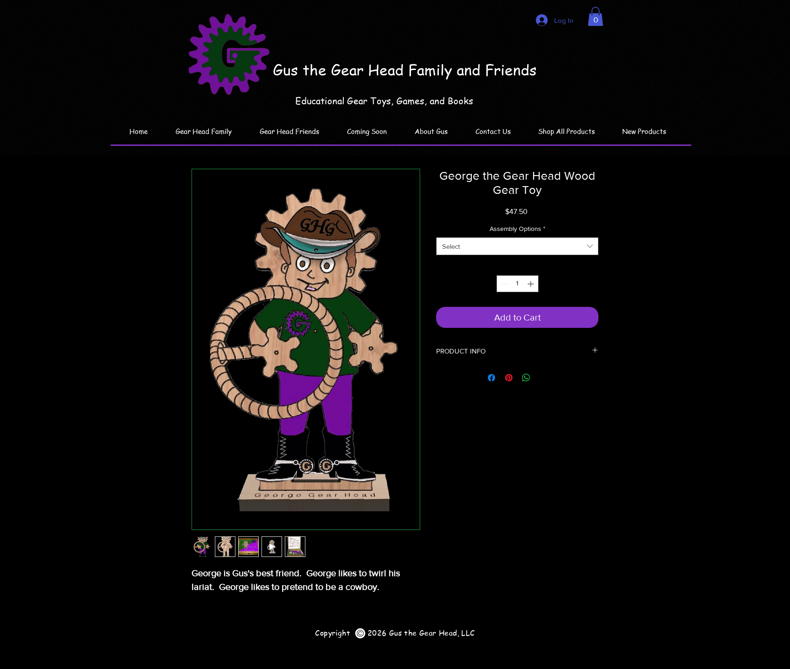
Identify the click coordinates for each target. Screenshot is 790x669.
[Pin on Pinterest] (508, 377)
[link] (595, 16)
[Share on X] (543, 377)
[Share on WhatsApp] (526, 377)
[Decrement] (503, 284)
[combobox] (517, 246)
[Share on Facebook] (491, 377)
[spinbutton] (517, 284)
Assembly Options (517, 228)
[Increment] (531, 284)
